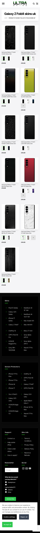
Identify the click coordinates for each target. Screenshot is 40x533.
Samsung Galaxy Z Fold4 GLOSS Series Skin (28, 96)
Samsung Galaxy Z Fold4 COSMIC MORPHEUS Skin (9, 96)
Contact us (11, 438)
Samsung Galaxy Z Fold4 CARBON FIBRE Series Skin (28, 53)
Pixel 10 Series (13, 308)
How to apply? (12, 455)
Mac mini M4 (28, 325)
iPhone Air (12, 384)
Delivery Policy (29, 449)
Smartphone (11, 482)
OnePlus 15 (12, 331)
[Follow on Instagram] (23, 468)
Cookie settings (9, 517)
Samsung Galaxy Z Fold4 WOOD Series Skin (9, 275)
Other (9, 492)
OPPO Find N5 (28, 388)
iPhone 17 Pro (13, 380)
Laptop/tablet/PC (10, 487)
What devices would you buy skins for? (11, 478)
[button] (3, 4)
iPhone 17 (12, 388)
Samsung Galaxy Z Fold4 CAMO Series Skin (9, 53)
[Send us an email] (26, 468)
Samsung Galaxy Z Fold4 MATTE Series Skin (28, 185)
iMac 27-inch (28, 331)
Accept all (7, 524)
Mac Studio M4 (29, 321)
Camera (10, 490)
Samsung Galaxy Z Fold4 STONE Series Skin (28, 232)
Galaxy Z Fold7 (13, 325)
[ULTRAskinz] (20, 3)
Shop (5, 18)
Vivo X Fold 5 (13, 394)
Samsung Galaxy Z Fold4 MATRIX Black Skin (9, 185)
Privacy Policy (28, 445)
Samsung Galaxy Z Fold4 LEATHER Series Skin (28, 142)
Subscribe (10, 499)
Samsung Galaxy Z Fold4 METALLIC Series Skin (9, 232)
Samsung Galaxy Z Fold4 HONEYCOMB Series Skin (9, 142)
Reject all (24, 517)
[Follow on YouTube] (30, 468)
